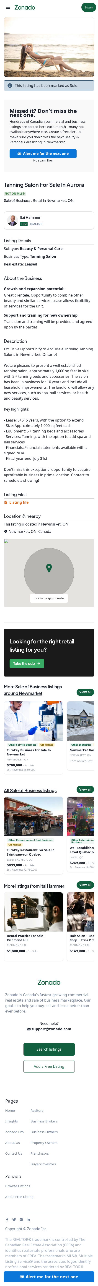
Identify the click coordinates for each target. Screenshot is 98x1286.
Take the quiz (24, 663)
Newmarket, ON (60, 200)
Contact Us (13, 1153)
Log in (89, 7)
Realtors (37, 1110)
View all (85, 692)
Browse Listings (17, 1186)
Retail (37, 200)
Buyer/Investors (43, 1164)
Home (10, 1110)
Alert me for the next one (46, 153)
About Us (12, 1142)
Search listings (49, 1049)
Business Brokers (44, 1121)
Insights (11, 1121)
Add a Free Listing (49, 1066)
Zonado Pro (14, 1132)
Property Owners (44, 1142)
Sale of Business (17, 200)
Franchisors (40, 1153)
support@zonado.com (51, 1028)
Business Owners (44, 1132)
